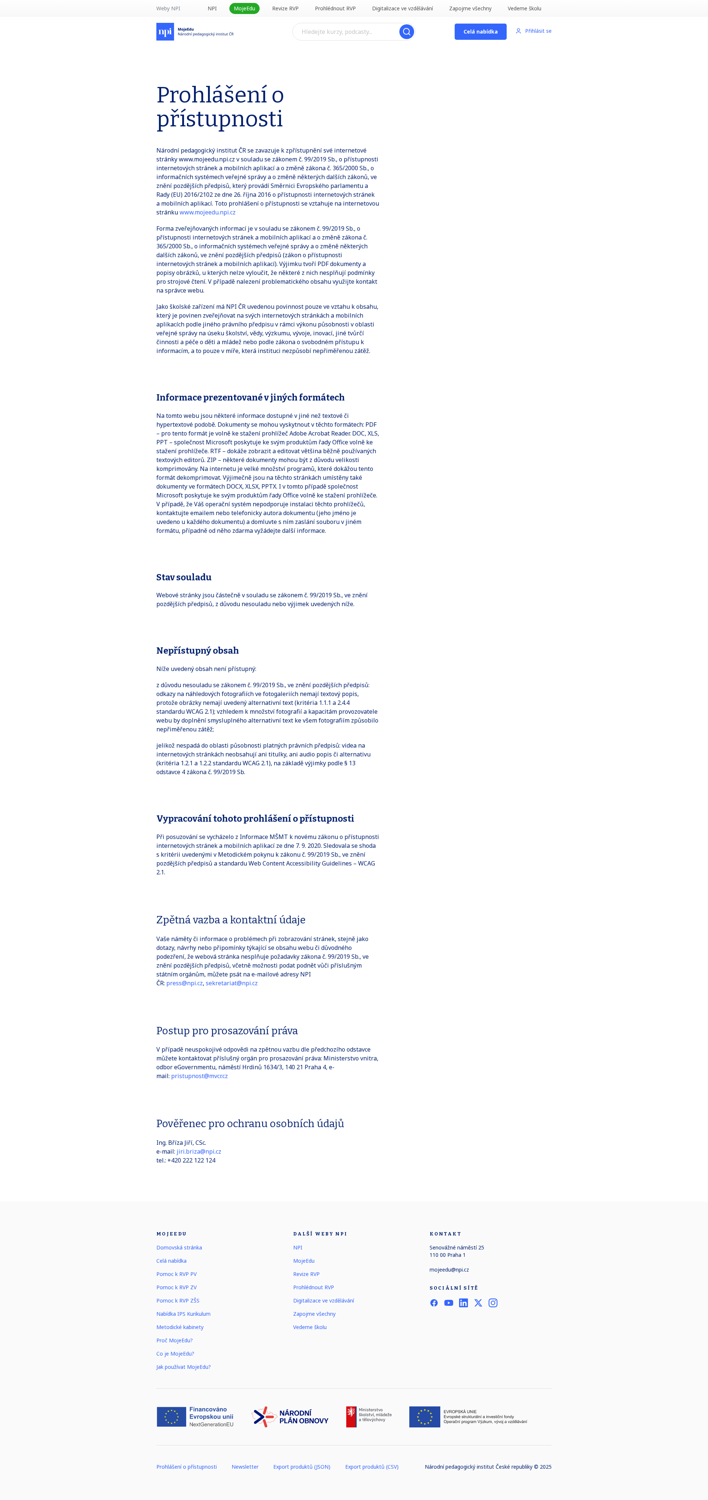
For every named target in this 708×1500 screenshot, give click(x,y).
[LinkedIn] (463, 1302)
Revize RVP (285, 8)
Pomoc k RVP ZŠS (177, 1300)
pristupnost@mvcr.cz (199, 1076)
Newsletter (245, 1466)
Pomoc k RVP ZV (176, 1287)
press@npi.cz (184, 983)
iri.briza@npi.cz (199, 1151)
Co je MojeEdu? (175, 1353)
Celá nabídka (481, 31)
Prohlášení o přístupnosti (186, 1466)
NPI (212, 8)
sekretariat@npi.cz (232, 983)
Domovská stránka (179, 1247)
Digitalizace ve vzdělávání (402, 8)
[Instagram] (493, 1302)
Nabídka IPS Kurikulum (183, 1313)
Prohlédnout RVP (335, 8)
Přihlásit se (538, 30)
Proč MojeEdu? (174, 1340)
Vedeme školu (524, 8)
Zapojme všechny (470, 8)
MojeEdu (244, 8)
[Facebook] (434, 1302)
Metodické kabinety (180, 1327)
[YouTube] (448, 1302)
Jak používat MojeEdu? (183, 1366)
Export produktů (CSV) (372, 1466)
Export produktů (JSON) (301, 1466)
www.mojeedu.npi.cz (207, 212)
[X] (478, 1302)
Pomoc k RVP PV (176, 1273)
